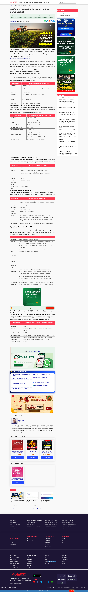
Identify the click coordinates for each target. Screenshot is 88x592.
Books (63, 563)
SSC (28, 557)
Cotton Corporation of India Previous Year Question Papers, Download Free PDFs (67, 112)
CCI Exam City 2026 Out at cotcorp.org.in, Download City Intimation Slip (67, 142)
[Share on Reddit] (49, 21)
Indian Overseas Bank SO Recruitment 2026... (31, 501)
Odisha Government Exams (32, 522)
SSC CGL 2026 (13, 520)
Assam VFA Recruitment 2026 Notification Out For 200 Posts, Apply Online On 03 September (67, 98)
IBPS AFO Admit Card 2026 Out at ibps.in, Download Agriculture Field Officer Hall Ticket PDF (67, 146)
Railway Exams (65, 542)
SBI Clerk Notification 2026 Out (40, 377)
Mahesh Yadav (14, 21)
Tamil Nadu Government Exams (33, 528)
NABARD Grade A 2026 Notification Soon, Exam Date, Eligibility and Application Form (68, 154)
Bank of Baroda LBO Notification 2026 (42, 374)
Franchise (47, 563)
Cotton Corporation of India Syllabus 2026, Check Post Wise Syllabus (67, 115)
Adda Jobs (12, 542)
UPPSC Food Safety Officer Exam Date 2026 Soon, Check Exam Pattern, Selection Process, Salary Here (67, 138)
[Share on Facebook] (52, 21)
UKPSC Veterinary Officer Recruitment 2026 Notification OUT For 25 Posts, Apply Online (67, 130)
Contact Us (47, 557)
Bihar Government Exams (67, 520)
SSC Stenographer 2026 (15, 528)
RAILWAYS (29, 559)
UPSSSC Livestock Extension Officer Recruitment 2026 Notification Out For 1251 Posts (67, 103)
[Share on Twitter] (54, 21)
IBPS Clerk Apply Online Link (64, 15)
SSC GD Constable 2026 (15, 524)
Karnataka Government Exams (33, 526)
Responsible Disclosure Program (53, 587)
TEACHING (29, 561)
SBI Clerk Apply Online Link (64, 13)
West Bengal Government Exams (51, 524)
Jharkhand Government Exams (51, 528)
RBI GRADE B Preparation (15, 567)
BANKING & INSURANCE (32, 555)
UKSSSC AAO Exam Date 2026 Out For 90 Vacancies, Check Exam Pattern (67, 122)
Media (46, 559)
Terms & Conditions (76, 587)
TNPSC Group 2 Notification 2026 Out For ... (17, 501)
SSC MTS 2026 (13, 526)
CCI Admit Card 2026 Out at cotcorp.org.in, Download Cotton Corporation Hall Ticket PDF (67, 118)
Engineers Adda (30, 540)
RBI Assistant (12, 565)
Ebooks (63, 561)
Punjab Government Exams (67, 522)
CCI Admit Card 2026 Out (34, 351)
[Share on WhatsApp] (45, 21)
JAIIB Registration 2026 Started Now (41, 382)
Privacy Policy (83, 587)
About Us (47, 555)
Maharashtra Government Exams (51, 522)
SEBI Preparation (13, 559)
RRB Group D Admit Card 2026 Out (41, 385)
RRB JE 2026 (47, 540)
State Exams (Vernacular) (35, 2)
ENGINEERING (30, 565)
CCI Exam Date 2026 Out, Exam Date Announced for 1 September (66, 150)
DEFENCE (29, 563)
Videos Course (65, 559)
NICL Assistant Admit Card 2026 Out (20, 386)
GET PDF (72, 590)
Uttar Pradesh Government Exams (69, 526)
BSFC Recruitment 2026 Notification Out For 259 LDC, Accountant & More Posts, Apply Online (67, 107)
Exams (11, 5)
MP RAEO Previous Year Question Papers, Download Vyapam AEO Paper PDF (67, 134)
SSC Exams (64, 538)
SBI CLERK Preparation (14, 557)
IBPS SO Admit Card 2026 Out (19, 383)
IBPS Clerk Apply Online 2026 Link (41, 387)
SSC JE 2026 (47, 542)
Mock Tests (64, 555)
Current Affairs (13, 544)
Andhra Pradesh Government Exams (34, 520)
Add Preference (50, 307)
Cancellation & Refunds (65, 587)
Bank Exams (64, 540)
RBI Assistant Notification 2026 (68, 530)
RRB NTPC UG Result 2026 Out (34, 349)
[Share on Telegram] (47, 21)
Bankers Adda (30, 538)
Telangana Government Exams (51, 520)
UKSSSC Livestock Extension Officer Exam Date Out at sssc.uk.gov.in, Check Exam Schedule (67, 126)
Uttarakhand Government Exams (69, 524)
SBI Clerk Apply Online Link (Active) (41, 379)
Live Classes (65, 557)
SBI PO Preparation (14, 555)
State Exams (46, 2)
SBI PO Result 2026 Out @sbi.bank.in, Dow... (45, 501)
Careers (50, 561)
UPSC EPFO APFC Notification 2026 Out (21, 388)
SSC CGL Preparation (14, 563)
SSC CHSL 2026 (13, 522)
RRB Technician (48, 538)
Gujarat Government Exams (50, 526)
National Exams (23, 2)
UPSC (28, 567)
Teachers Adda (13, 540)
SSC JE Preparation (14, 561)
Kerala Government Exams (32, 524)
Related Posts (13, 489)
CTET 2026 (47, 544)
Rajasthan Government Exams (68, 528)
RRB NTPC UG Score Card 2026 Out (20, 378)
